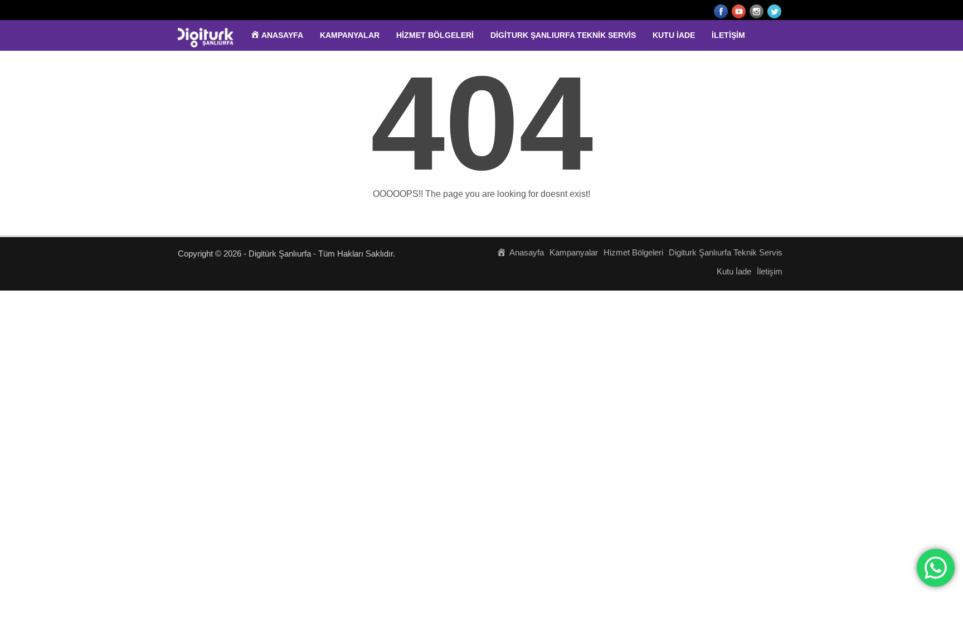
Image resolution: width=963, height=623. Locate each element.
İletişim (728, 35)
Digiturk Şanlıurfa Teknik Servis (563, 35)
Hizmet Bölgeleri (435, 35)
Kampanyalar (350, 35)
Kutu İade (674, 35)
